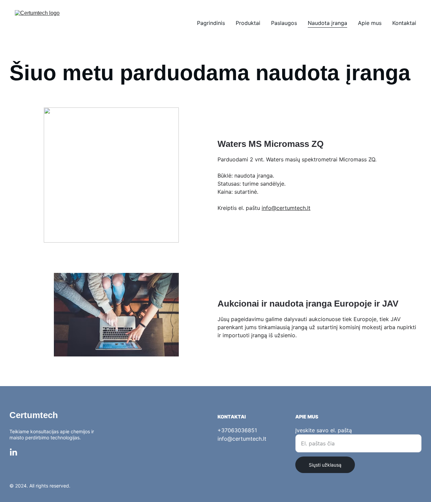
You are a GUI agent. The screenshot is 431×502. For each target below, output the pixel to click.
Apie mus (370, 23)
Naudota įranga (327, 23)
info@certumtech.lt (286, 208)
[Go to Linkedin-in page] (13, 452)
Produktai (248, 23)
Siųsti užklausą (325, 465)
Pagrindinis (211, 23)
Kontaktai (404, 23)
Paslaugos (284, 23)
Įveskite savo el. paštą (323, 430)
